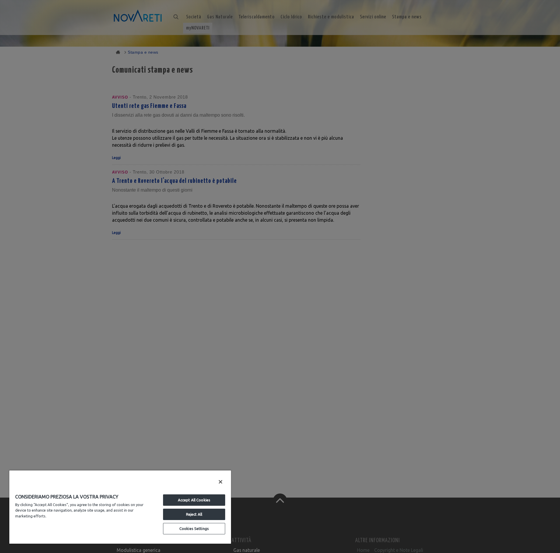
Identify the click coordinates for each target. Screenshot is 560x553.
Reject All (194, 514)
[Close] (220, 481)
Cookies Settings (194, 528)
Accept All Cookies (194, 500)
